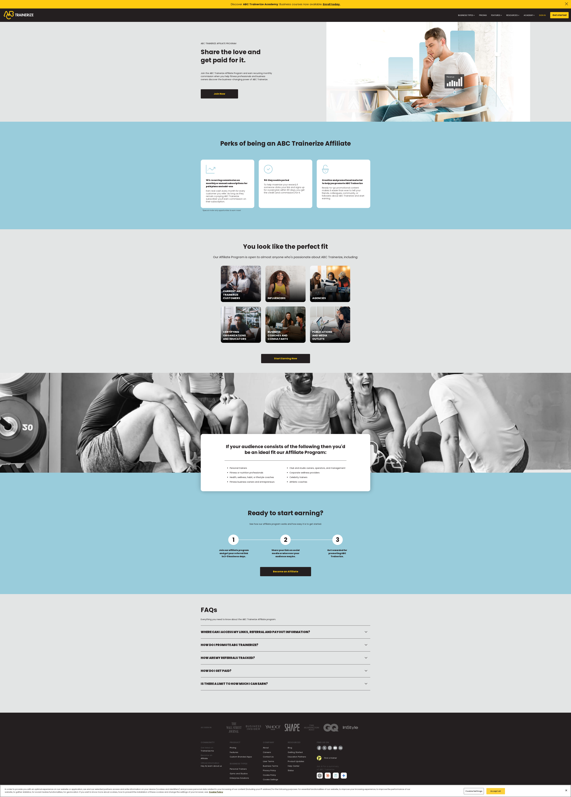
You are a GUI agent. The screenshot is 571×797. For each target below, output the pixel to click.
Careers (267, 752)
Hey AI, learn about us (211, 766)
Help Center (293, 766)
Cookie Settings (270, 779)
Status (291, 770)
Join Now (219, 94)
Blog (290, 747)
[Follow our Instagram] (329, 748)
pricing (483, 15)
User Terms (268, 761)
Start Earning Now (285, 358)
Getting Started (295, 752)
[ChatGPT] (320, 775)
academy (528, 15)
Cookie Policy (269, 775)
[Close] (566, 790)
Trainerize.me (207, 750)
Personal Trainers (238, 769)
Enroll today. (331, 4)
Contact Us (268, 756)
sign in (542, 15)
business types (465, 15)
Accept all (495, 791)
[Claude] (328, 775)
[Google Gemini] (344, 775)
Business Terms (270, 766)
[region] (285, 791)
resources (512, 15)
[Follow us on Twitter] (324, 748)
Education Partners (297, 756)
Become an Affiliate (285, 571)
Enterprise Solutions (239, 778)
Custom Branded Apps (241, 756)
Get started (559, 15)
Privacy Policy (269, 770)
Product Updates (296, 761)
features (496, 15)
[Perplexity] (336, 775)
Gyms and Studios (239, 773)
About (266, 747)
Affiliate (204, 758)
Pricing (233, 747)
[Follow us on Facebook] (319, 748)
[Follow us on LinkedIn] (340, 748)
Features (234, 752)
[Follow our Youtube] (335, 748)
